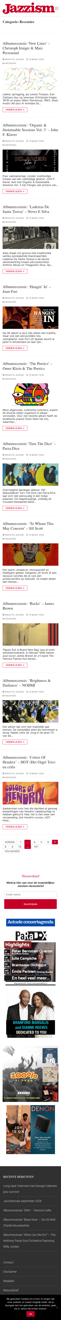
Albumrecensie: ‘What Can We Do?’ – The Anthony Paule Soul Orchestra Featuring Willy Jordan (29, 1240)
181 (36, 846)
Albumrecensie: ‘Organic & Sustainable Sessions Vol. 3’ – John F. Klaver (30, 130)
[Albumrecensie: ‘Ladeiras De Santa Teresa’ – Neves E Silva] (30, 238)
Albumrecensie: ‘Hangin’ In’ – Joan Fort (27, 289)
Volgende (12, 851)
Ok (30, 1314)
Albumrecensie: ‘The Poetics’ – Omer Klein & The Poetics (27, 366)
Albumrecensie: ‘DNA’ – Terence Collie (27, 1210)
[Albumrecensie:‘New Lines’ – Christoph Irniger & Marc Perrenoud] (30, 79)
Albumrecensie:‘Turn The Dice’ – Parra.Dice (29, 446)
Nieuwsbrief (11, 1290)
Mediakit (8, 1281)
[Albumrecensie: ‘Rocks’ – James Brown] (30, 634)
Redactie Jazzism (14, 59)
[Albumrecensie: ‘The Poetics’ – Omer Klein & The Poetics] (30, 394)
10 (20, 846)
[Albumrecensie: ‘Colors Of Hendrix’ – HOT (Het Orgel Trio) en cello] (30, 793)
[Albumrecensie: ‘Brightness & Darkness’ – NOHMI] (30, 711)
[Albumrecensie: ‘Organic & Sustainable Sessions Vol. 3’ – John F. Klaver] (30, 161)
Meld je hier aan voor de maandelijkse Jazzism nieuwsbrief (30, 884)
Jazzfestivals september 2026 (22, 1201)
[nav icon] (56, 8)
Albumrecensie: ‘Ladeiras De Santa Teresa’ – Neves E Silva (26, 209)
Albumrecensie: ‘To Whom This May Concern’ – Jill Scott (28, 526)
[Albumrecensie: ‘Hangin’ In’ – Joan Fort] (30, 318)
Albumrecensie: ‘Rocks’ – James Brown (28, 606)
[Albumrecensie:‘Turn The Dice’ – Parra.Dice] (30, 474)
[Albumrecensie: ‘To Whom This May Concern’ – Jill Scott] (30, 554)
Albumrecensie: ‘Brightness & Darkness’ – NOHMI (27, 683)
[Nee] (57, 1307)
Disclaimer (10, 1271)
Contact (8, 1262)
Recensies (10, 63)
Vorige (10, 842)
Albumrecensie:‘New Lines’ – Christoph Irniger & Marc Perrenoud (26, 48)
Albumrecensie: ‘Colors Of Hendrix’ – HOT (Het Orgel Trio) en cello (29, 762)
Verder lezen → (15, 109)
